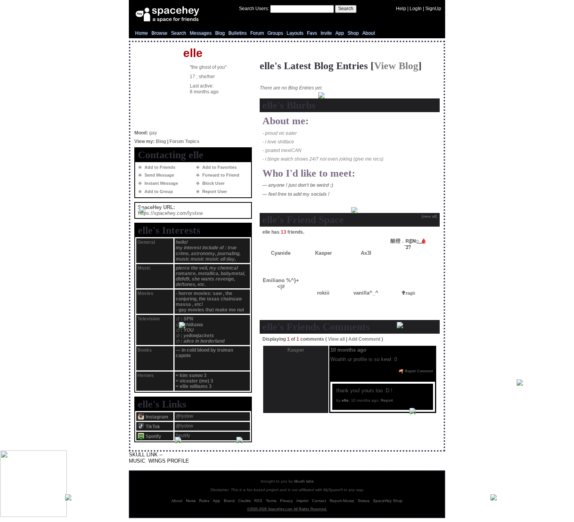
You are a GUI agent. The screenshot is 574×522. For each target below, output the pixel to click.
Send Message (158, 175)
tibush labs (304, 481)
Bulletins (237, 33)
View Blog (396, 66)
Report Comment (418, 371)
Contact (319, 501)
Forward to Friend (220, 175)
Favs (312, 33)
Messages (201, 33)
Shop (353, 33)
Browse (160, 33)
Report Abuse (342, 501)
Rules (204, 501)
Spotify (152, 436)
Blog (220, 33)
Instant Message (160, 183)
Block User (213, 183)
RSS (258, 501)
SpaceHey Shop (388, 501)
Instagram (156, 417)
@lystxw (184, 416)
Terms (271, 501)
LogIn (416, 8)
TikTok (152, 426)
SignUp (433, 8)
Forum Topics (184, 141)
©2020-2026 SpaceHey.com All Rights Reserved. (287, 509)
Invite (326, 33)
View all (336, 339)
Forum (257, 33)
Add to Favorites (219, 167)
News (191, 501)
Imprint (302, 501)
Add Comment (364, 339)
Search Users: (254, 8)
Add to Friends (159, 167)
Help (401, 8)
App (339, 33)
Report (387, 400)
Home (141, 33)
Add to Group (158, 191)
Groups (275, 33)
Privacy (286, 501)
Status (363, 501)
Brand (229, 501)
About (368, 33)
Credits (244, 501)
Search (345, 8)
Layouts (295, 33)
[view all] (429, 216)
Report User (214, 191)
